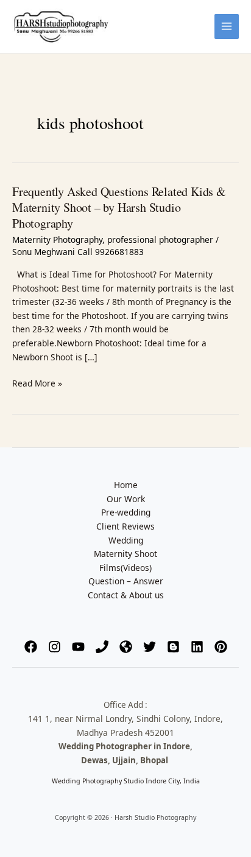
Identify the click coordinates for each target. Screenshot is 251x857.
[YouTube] (78, 646)
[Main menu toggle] (226, 26)
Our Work (126, 499)
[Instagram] (54, 646)
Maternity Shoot (125, 553)
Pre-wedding (125, 512)
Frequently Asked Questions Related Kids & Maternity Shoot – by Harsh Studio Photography (119, 207)
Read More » (37, 383)
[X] (149, 646)
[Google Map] (125, 646)
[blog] (173, 646)
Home (126, 485)
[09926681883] (102, 646)
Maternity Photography (57, 239)
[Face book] (30, 646)
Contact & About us (126, 595)
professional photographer (160, 239)
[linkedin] (197, 646)
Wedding (125, 540)
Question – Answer (125, 581)
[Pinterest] (220, 646)
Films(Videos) (125, 567)
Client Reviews (125, 526)
